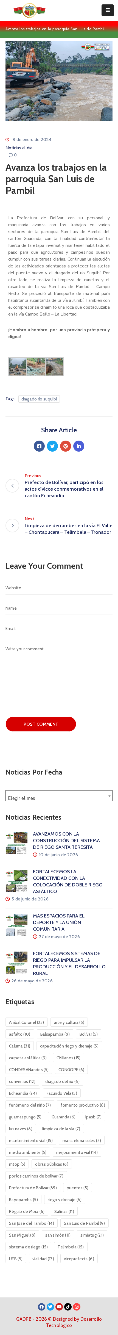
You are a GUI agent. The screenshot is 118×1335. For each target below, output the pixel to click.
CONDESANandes (29, 1069)
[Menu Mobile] (108, 10)
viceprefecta (79, 1258)
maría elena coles (82, 1140)
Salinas (64, 1211)
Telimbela (71, 1247)
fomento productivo (83, 1105)
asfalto (19, 1034)
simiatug (92, 1235)
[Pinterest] (65, 446)
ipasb (93, 1117)
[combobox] (59, 795)
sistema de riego (28, 1247)
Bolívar (89, 1034)
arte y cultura (69, 1022)
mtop (17, 1164)
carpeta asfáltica (28, 1057)
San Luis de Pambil (84, 1223)
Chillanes (68, 1057)
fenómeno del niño (30, 1105)
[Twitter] (52, 446)
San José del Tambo (31, 1223)
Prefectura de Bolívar (33, 1187)
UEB (16, 1258)
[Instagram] (76, 1307)
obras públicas (51, 1164)
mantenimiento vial (31, 1140)
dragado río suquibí (39, 399)
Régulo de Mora (26, 1211)
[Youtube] (59, 1307)
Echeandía (23, 1093)
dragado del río (62, 1081)
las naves (20, 1128)
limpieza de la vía (61, 1128)
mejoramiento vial (77, 1152)
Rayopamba (23, 1199)
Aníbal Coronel (26, 1022)
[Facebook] (39, 446)
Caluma (19, 1046)
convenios (22, 1081)
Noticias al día (18, 148)
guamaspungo (25, 1117)
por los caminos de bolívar (36, 1176)
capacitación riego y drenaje (69, 1046)
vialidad (43, 1258)
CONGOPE (71, 1069)
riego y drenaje (65, 1199)
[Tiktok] (68, 1307)
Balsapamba (55, 1034)
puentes (77, 1187)
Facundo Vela (62, 1093)
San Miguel (22, 1235)
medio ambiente (27, 1152)
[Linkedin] (78, 446)
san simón (58, 1235)
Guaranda (64, 1117)
